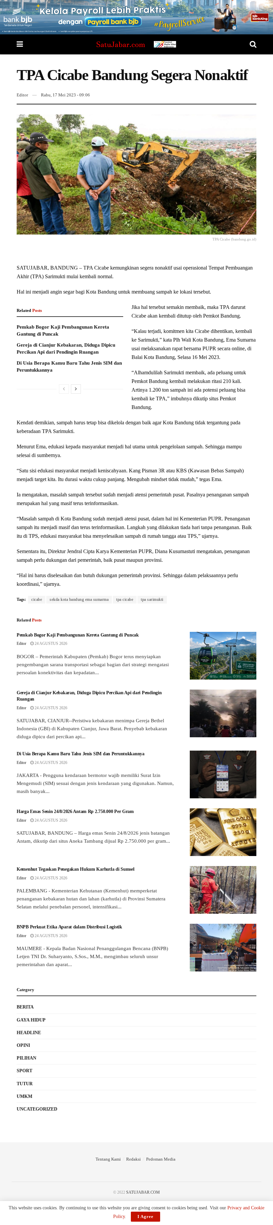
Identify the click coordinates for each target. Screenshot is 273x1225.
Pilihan (26, 1058)
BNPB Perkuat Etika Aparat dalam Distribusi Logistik (69, 926)
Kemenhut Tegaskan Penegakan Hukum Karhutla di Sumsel (75, 869)
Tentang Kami (108, 1159)
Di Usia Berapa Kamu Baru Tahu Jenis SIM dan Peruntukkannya (80, 753)
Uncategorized (37, 1109)
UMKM (24, 1096)
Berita (25, 1006)
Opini (23, 1045)
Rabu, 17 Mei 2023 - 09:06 (65, 94)
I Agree (145, 1216)
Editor (22, 94)
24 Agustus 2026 (50, 643)
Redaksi (133, 1159)
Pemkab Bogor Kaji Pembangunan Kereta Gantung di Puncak (78, 635)
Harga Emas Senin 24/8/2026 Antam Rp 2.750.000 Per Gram (75, 811)
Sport (24, 1070)
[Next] (76, 389)
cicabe (36, 599)
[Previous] (64, 389)
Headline (29, 1032)
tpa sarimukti (152, 599)
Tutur (25, 1083)
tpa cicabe (124, 599)
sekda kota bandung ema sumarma (79, 599)
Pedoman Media (160, 1159)
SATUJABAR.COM (143, 1192)
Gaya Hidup (31, 1020)
